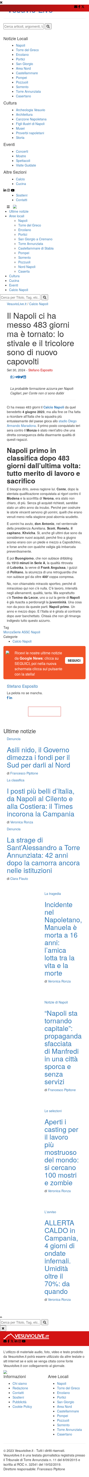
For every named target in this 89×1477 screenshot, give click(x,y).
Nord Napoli (26, 266)
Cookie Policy (22, 1406)
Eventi (13, 285)
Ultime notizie (19, 211)
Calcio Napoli (18, 289)
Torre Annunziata (30, 243)
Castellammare (68, 1411)
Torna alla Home (44, 711)
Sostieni (21, 195)
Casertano (64, 1434)
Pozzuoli (24, 262)
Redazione (20, 1388)
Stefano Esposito (40, 370)
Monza (8, 632)
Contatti (21, 199)
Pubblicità (19, 1402)
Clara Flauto (19, 878)
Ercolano (24, 229)
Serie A (18, 632)
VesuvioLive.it (16, 303)
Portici (22, 234)
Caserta (24, 271)
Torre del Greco (29, 225)
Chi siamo (20, 1383)
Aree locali (16, 216)
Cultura (14, 276)
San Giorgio (65, 1402)
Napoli (22, 220)
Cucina (14, 280)
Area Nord (64, 1406)
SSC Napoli (32, 632)
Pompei (23, 252)
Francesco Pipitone (24, 773)
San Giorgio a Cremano (35, 239)
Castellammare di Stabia (36, 248)
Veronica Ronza (21, 822)
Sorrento (24, 257)
